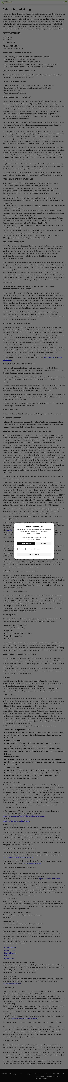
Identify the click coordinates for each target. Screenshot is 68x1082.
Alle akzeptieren (26, 543)
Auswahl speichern (34, 554)
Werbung (29, 549)
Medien (37, 549)
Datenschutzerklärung (34, 539)
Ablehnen (43, 543)
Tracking (21, 549)
